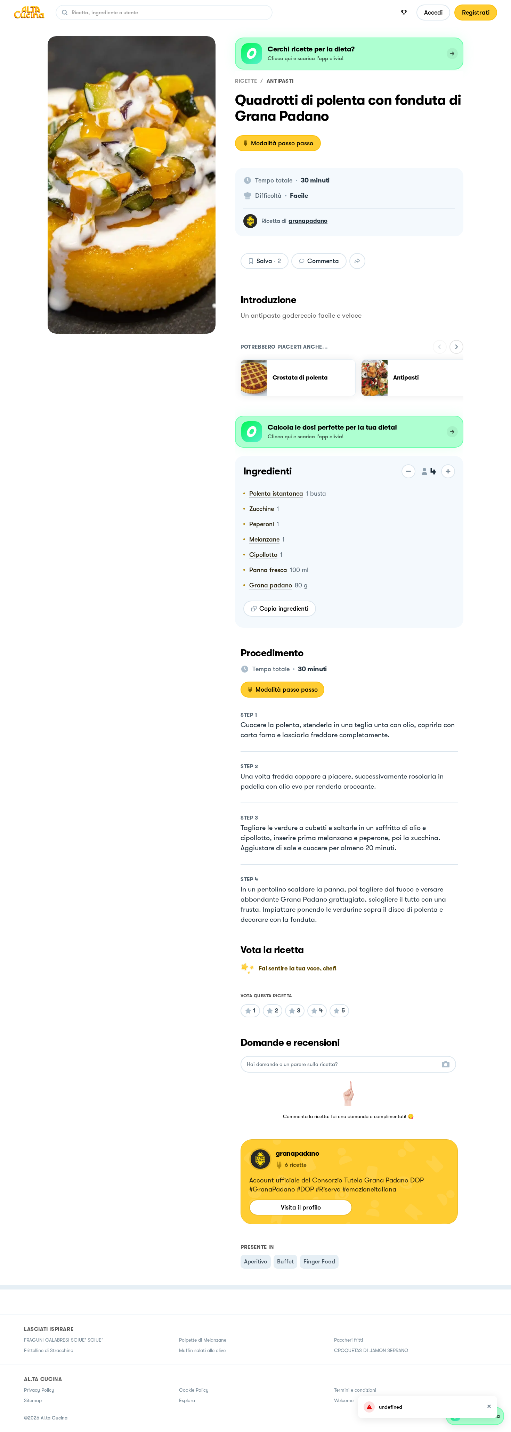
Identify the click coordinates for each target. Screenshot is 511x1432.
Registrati (475, 12)
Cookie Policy (194, 1390)
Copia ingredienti (283, 608)
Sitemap (33, 1400)
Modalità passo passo (282, 143)
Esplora (187, 1400)
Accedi (433, 12)
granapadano (308, 221)
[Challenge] (404, 12)
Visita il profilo (301, 1207)
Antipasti (280, 81)
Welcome (344, 1400)
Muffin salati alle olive (202, 1350)
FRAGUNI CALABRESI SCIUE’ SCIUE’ (63, 1340)
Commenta (323, 261)
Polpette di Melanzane (202, 1340)
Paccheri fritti (348, 1340)
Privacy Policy (39, 1390)
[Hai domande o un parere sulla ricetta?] (342, 1064)
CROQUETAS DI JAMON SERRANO (371, 1350)
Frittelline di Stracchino (48, 1350)
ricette (246, 81)
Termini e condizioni (355, 1390)
